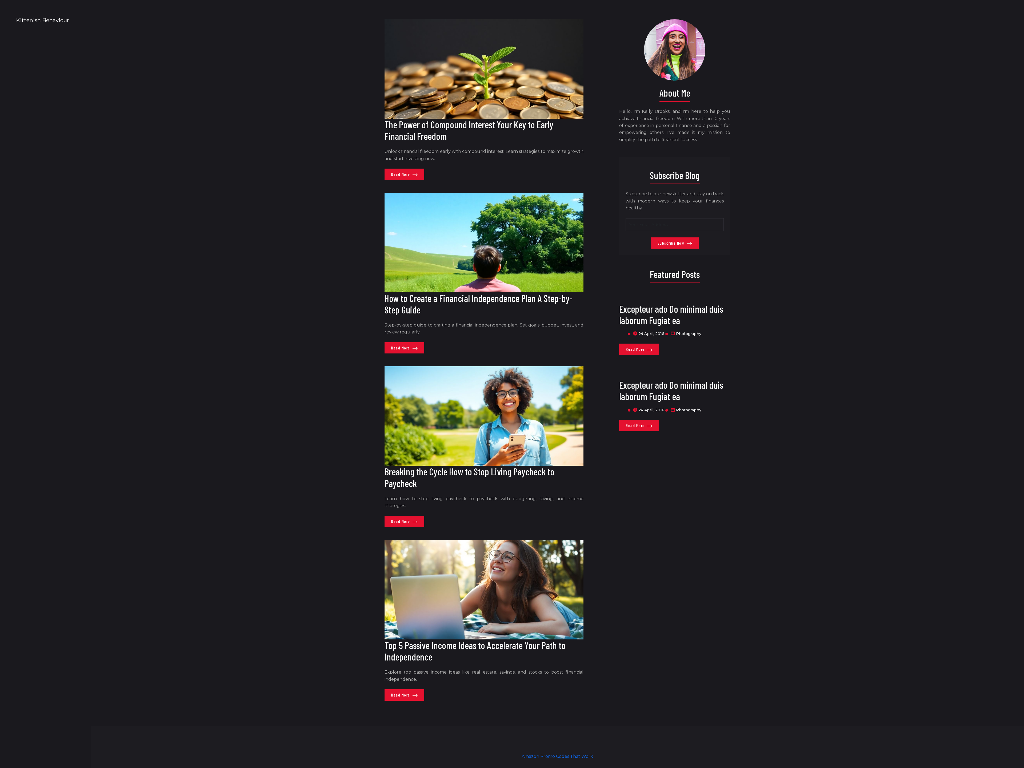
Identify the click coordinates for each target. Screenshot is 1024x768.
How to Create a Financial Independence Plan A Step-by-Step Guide (479, 303)
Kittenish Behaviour (42, 20)
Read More (401, 174)
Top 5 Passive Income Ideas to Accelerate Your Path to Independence (475, 650)
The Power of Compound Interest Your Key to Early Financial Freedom (469, 130)
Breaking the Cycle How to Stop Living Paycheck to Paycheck (469, 477)
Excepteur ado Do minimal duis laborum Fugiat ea (671, 314)
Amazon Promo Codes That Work (557, 756)
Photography (688, 333)
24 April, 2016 (651, 333)
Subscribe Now (672, 243)
